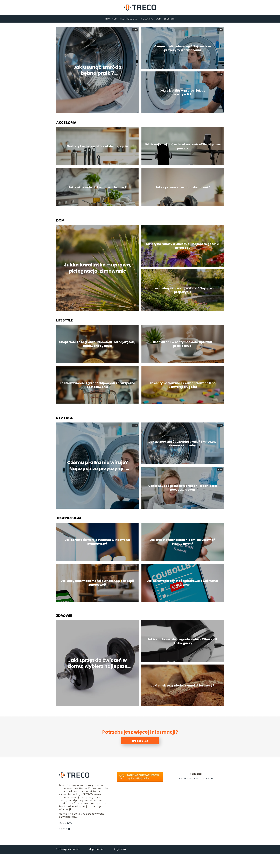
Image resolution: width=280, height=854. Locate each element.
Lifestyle (169, 18)
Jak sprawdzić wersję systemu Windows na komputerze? (97, 541)
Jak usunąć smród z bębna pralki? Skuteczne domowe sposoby (97, 70)
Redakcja (65, 823)
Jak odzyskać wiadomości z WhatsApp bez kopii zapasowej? (97, 583)
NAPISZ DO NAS (140, 741)
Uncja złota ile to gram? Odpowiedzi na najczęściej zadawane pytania (97, 344)
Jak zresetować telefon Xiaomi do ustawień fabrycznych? (182, 541)
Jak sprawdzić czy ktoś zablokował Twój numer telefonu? (182, 583)
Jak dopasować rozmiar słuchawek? (182, 187)
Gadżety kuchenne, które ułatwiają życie (97, 146)
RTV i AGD (111, 18)
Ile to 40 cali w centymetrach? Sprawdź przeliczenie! (182, 344)
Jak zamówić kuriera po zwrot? (195, 778)
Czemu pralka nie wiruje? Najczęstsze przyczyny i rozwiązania (182, 48)
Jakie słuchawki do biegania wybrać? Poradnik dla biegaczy (182, 641)
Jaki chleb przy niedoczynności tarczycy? (182, 685)
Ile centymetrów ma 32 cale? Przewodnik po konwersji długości (183, 385)
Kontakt (64, 829)
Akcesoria (146, 18)
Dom (158, 18)
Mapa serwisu (96, 849)
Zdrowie (64, 615)
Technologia (128, 18)
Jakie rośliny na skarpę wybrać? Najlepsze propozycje (182, 290)
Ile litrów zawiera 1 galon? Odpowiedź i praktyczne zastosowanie (97, 385)
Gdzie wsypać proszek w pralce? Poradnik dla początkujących (182, 487)
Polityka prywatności (67, 849)
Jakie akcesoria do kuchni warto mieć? (97, 187)
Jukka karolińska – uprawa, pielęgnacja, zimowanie (97, 268)
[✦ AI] (113, 112)
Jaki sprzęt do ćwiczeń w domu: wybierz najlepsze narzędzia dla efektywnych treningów (97, 663)
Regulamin (120, 849)
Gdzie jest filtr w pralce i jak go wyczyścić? (182, 92)
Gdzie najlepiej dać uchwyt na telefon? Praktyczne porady (182, 146)
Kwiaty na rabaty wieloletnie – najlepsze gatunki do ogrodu (182, 246)
